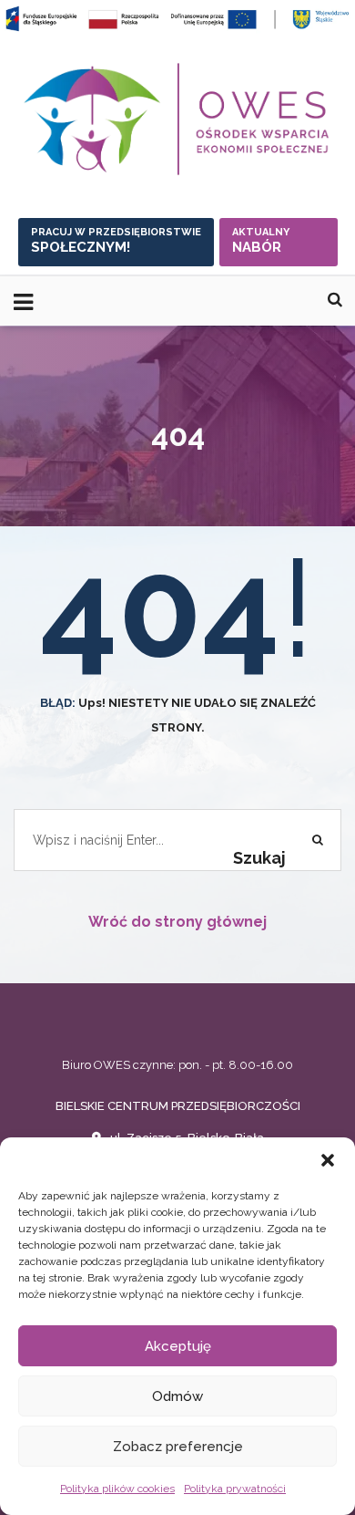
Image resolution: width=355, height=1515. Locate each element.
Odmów (177, 1396)
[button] (328, 1160)
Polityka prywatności (235, 1488)
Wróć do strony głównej (177, 921)
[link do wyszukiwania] (335, 300)
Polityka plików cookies (117, 1488)
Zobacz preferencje (178, 1446)
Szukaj (259, 857)
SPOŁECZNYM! (116, 240)
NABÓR (260, 240)
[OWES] (177, 119)
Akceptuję (178, 1346)
